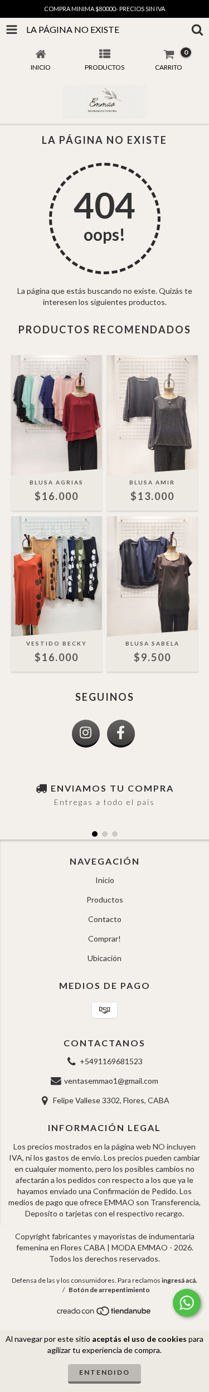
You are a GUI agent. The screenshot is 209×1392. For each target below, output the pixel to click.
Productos (104, 899)
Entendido (104, 1372)
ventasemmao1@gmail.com (111, 1080)
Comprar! (104, 938)
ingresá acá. (179, 1280)
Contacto (104, 919)
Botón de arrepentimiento (109, 1290)
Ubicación (104, 958)
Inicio (104, 880)
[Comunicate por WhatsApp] (187, 1303)
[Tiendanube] (104, 1313)
